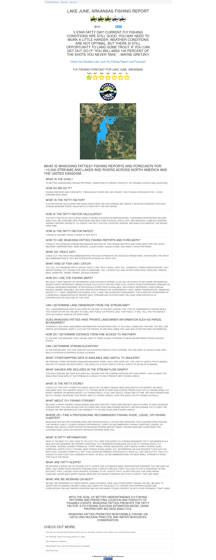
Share (98, 27)
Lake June (73, 2)
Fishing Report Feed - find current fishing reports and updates (68, 546)
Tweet (119, 27)
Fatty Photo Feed (52, 550)
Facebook (108, 559)
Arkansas (64, 2)
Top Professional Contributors (56, 541)
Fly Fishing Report (52, 2)
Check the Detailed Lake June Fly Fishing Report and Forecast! (108, 61)
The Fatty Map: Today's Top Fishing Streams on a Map (65, 537)
